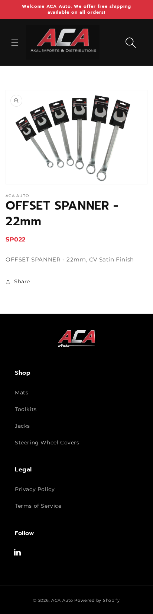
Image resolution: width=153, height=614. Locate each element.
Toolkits (26, 409)
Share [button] (22, 281)
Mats (21, 392)
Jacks (22, 426)
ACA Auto (62, 600)
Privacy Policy (35, 489)
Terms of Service (38, 506)
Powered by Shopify (97, 600)
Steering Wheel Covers (47, 442)
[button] (15, 42)
